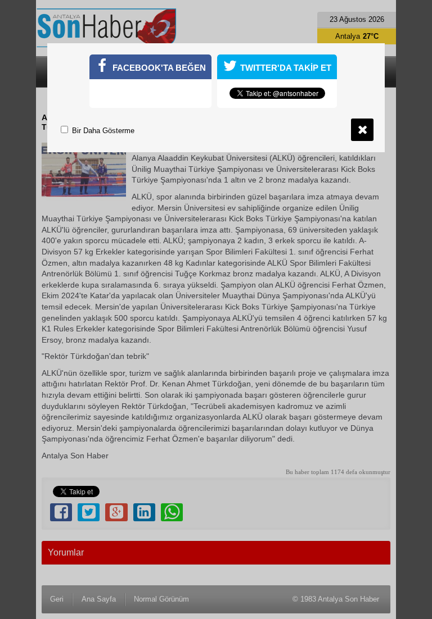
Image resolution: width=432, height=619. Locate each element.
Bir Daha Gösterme (102, 130)
